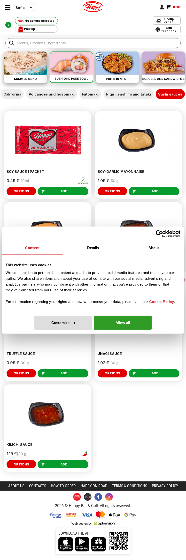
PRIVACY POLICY (165, 485)
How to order (63, 485)
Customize (60, 322)
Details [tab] (93, 248)
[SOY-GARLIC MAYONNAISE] (138, 140)
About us (16, 485)
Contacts (37, 485)
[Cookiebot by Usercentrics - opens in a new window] (159, 233)
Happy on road (94, 485)
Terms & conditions (129, 485)
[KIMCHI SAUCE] (47, 413)
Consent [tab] (32, 248)
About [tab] (153, 248)
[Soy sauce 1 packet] (47, 140)
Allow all (123, 322)
